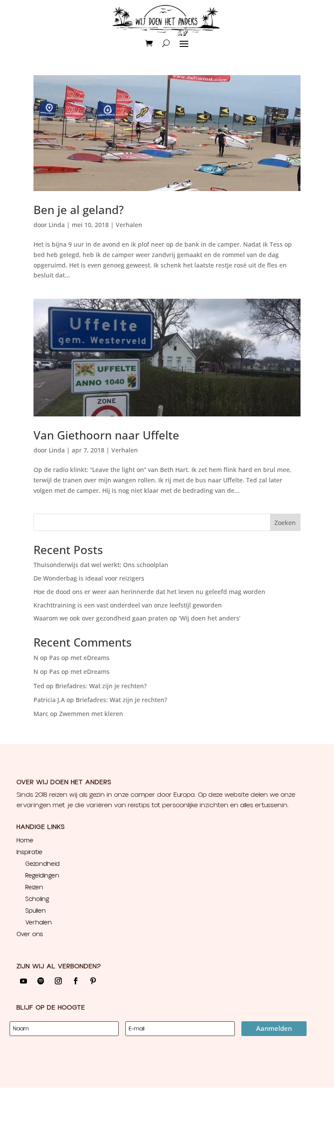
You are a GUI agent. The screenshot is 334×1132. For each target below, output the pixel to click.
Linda (57, 225)
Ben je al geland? (78, 210)
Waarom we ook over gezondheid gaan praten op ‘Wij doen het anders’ (136, 618)
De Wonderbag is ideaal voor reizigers (88, 578)
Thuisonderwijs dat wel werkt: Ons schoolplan (100, 565)
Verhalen (129, 225)
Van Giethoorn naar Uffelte (106, 435)
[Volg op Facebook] (76, 981)
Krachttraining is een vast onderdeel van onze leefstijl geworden (127, 605)
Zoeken (285, 522)
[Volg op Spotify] (41, 981)
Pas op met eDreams (79, 657)
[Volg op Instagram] (58, 981)
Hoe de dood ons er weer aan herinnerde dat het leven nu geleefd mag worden (149, 591)
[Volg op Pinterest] (93, 981)
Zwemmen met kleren (91, 714)
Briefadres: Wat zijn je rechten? (101, 686)
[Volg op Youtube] (23, 981)
